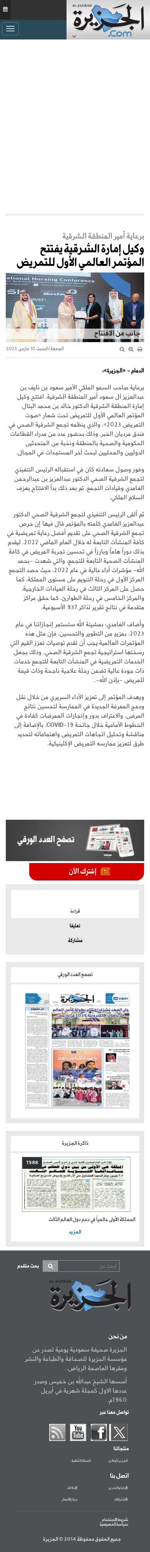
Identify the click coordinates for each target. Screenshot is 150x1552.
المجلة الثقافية (81, 1461)
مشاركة (75, 941)
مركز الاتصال (69, 1499)
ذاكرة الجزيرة (75, 1143)
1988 (32, 1162)
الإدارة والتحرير (118, 1488)
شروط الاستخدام (115, 1520)
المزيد (75, 1232)
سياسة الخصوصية (114, 1524)
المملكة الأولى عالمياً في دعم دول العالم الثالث (91, 1219)
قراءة (75, 911)
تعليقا (75, 926)
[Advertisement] (75, 126)
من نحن (117, 1337)
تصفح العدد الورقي (75, 974)
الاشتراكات (121, 1499)
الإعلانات (72, 1488)
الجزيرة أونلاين (118, 1461)
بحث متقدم (28, 1266)
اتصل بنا (119, 1476)
